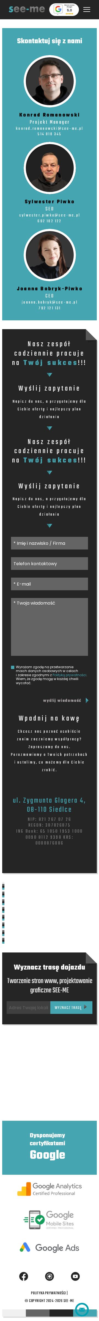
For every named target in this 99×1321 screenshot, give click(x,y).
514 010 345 (50, 134)
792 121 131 (49, 308)
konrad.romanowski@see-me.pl (49, 129)
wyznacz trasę (68, 1008)
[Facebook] (23, 1276)
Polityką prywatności (69, 675)
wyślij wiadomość (62, 701)
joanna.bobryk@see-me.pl (50, 302)
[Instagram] (49, 1276)
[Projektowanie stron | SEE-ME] (27, 9)
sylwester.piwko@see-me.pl (49, 215)
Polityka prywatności (48, 1293)
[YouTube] (75, 1276)
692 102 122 (50, 221)
